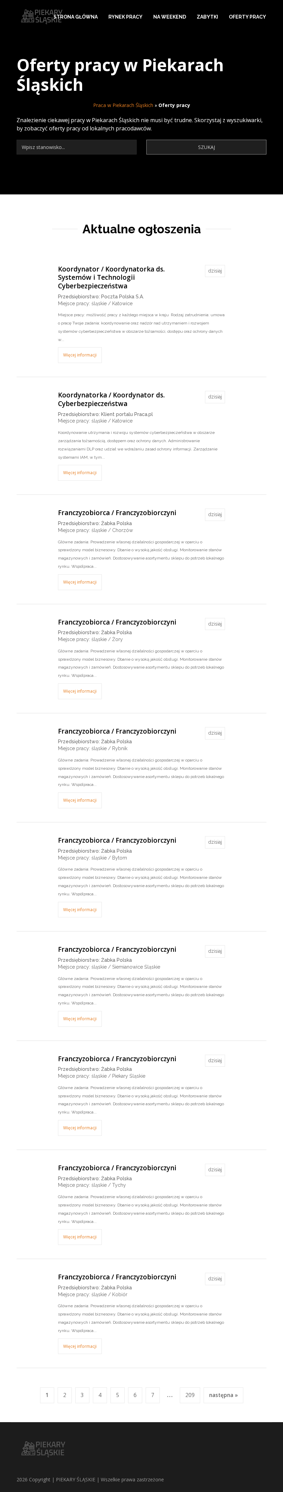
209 (190, 1395)
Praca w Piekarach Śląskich (123, 105)
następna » (223, 1395)
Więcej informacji (80, 355)
